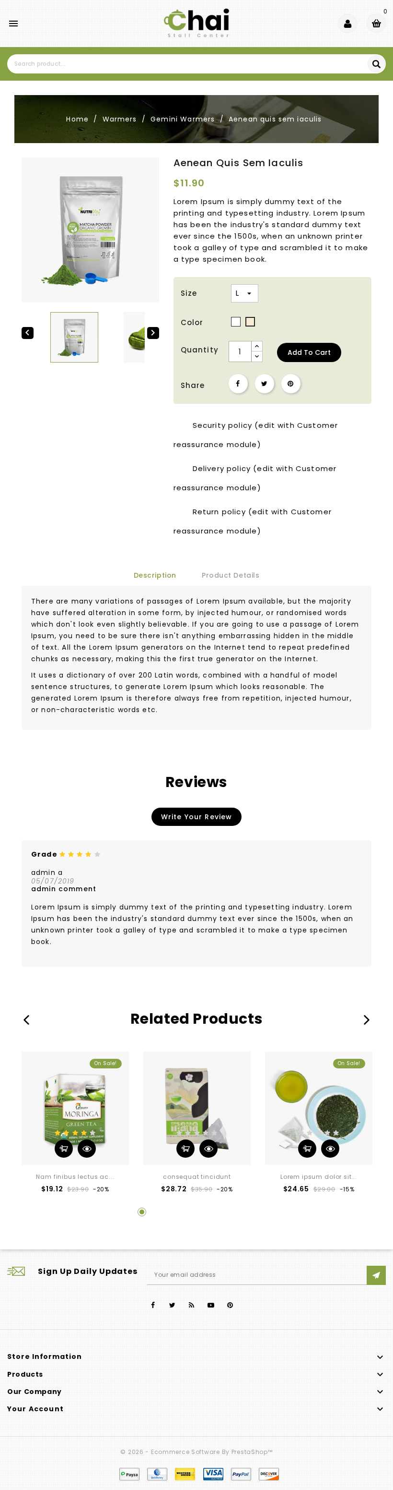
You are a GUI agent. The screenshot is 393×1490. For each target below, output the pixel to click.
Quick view (87, 1148)
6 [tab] (233, 1212)
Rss (192, 1305)
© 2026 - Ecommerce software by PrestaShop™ (196, 1452)
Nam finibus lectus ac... (75, 1177)
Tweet (264, 383)
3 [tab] (178, 1212)
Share (238, 383)
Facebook (153, 1305)
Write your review (196, 817)
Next (366, 1020)
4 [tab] (196, 1212)
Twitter (172, 1305)
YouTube (211, 1305)
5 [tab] (214, 1212)
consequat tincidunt (197, 1177)
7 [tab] (251, 1212)
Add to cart (309, 352)
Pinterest (291, 383)
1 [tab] (142, 1212)
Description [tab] (155, 575)
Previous (26, 1020)
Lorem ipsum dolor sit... (318, 1177)
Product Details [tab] (230, 575)
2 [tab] (160, 1212)
